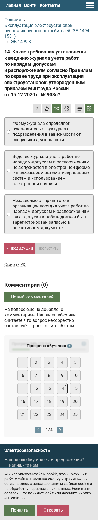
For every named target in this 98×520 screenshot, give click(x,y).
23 (49, 414)
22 (35, 414)
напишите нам (23, 465)
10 (75, 375)
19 (62, 401)
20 (75, 401)
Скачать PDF (15, 264)
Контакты (50, 5)
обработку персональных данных (40, 488)
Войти (30, 5)
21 (22, 414)
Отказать (53, 510)
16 (22, 401)
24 (62, 414)
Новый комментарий (32, 297)
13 (49, 388)
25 (75, 414)
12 (35, 388)
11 (22, 388)
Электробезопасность (27, 450)
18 (49, 401)
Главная (12, 5)
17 (35, 401)
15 (75, 388)
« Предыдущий (20, 248)
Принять (19, 510)
